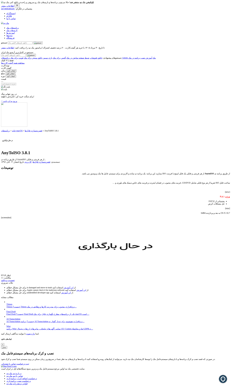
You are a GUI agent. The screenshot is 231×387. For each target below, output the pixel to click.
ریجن (3, 70)
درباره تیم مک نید (13, 373)
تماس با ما (11, 18)
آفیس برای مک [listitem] (59, 58)
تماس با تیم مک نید (14, 376)
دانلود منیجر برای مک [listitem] (33, 58)
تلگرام (9, 16)
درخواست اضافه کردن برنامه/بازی (21, 378)
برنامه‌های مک (12, 28)
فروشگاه (10, 38)
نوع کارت (5, 65)
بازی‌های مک (12, 30)
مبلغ (3, 73)
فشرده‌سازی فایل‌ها (33, 131)
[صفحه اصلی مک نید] (5, 23)
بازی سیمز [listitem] (47, 58)
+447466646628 (8, 9)
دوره (3, 76)
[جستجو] (38, 42)
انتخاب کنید (11, 71)
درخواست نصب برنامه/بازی (18, 381)
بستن (4, 347)
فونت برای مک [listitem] (16, 58)
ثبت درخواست (22, 364)
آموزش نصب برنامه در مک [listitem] (140, 58)
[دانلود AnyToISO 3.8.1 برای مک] (7, 146)
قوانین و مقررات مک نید (17, 383)
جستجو (4, 43)
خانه (14, 131)
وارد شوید (30, 334)
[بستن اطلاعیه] (17, 5)
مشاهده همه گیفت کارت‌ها (13, 63)
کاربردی (28, 162)
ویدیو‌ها (9, 35)
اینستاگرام (11, 13)
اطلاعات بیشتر (7, 6)
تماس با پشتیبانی (8, 364)
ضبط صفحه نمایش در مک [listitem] (77, 58)
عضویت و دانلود (8, 280)
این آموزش (68, 287)
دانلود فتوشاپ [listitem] (96, 58)
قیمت (3, 79)
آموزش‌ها (10, 33)
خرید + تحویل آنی (8, 84)
